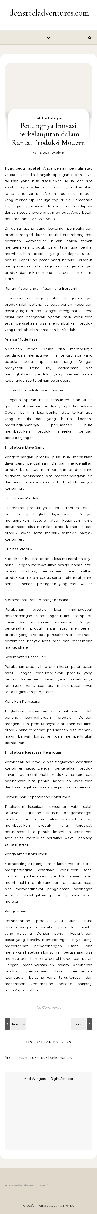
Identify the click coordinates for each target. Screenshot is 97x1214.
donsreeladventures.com (49, 13)
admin (59, 152)
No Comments (48, 1007)
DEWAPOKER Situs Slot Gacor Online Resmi (26, 1185)
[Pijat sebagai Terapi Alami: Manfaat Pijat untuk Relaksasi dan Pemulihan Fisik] (82, 1024)
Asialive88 (46, 219)
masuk (30, 1057)
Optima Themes (62, 1205)
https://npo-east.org (22, 990)
